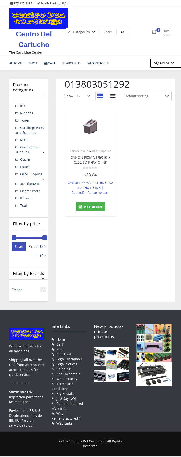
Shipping (63, 369)
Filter (19, 246)
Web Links (64, 423)
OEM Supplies (101, 151)
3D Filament (29, 183)
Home (61, 339)
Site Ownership (68, 374)
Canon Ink (77, 151)
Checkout (63, 354)
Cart (59, 344)
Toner (24, 120)
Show (69, 96)
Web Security (66, 379)
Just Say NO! (66, 398)
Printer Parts (30, 191)
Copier (25, 159)
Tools (24, 205)
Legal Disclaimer (69, 359)
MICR (24, 140)
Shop (60, 349)
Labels (25, 166)
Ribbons (26, 113)
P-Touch (26, 198)
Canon (17, 289)
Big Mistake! (66, 393)
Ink (88, 151)
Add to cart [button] (93, 206)
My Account (164, 63)
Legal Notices (66, 364)
